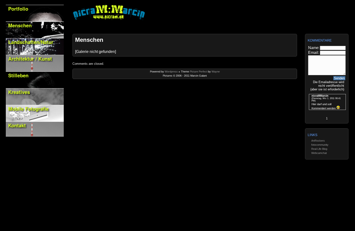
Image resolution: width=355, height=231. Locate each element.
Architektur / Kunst (30, 58)
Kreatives (19, 91)
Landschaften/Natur (30, 41)
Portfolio (18, 8)
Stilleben (18, 75)
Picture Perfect (198, 71)
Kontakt (17, 125)
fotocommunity (319, 144)
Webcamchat (319, 153)
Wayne (216, 71)
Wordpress (171, 71)
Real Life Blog (319, 148)
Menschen (20, 25)
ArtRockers (318, 140)
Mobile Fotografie (28, 108)
